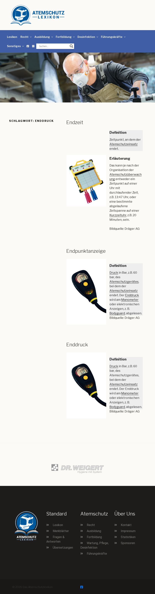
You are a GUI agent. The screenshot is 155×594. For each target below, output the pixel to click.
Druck (113, 272)
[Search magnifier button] (71, 46)
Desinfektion (86, 36)
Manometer (130, 300)
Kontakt (126, 525)
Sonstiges (14, 46)
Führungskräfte (111, 36)
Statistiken (128, 537)
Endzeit (74, 122)
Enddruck (132, 295)
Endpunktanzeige (86, 251)
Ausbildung (42, 36)
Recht (24, 36)
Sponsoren (128, 543)
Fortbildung (64, 36)
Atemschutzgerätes (124, 281)
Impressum (128, 531)
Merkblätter (61, 531)
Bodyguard (117, 313)
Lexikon (12, 36)
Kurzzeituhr (117, 215)
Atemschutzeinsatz (123, 144)
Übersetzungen (63, 547)
